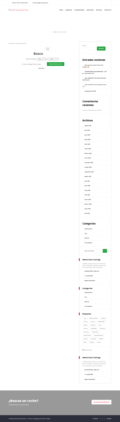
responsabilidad (98, 335)
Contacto (107, 10)
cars (85, 318)
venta (98, 342)
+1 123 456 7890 (88, 276)
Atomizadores (79, 10)
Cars (86, 233)
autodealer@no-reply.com (91, 271)
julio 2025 (87, 181)
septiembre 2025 (89, 172)
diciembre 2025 (89, 162)
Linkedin (109, 418)
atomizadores (88, 229)
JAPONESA (94, 328)
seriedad (93, 339)
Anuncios (69, 10)
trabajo (92, 342)
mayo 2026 (87, 139)
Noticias (99, 10)
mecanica (102, 328)
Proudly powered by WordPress (18, 418)
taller (85, 342)
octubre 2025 (88, 167)
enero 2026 (88, 158)
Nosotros (90, 10)
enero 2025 (88, 209)
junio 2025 (87, 185)
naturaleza (95, 332)
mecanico (86, 332)
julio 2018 (87, 213)
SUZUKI (101, 339)
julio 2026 (87, 130)
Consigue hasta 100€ (90, 91)
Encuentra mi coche (55, 64)
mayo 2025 (87, 190)
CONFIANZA (101, 321)
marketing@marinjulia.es (40, 3)
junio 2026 (87, 135)
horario (86, 328)
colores (93, 321)
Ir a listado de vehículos (101, 402)
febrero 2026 (88, 153)
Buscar (84, 45)
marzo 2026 (88, 148)
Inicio (61, 10)
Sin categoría (88, 242)
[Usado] (48, 50)
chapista (103, 318)
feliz (100, 325)
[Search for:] (95, 251)
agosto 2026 (88, 125)
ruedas (85, 339)
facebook (95, 418)
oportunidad (87, 335)
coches (85, 321)
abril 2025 (87, 195)
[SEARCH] (105, 251)
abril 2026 (87, 144)
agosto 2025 (88, 176)
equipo (85, 325)
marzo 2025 (88, 199)
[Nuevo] (48, 48)
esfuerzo (93, 325)
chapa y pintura (93, 318)
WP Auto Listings (45, 418)
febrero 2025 (88, 204)
